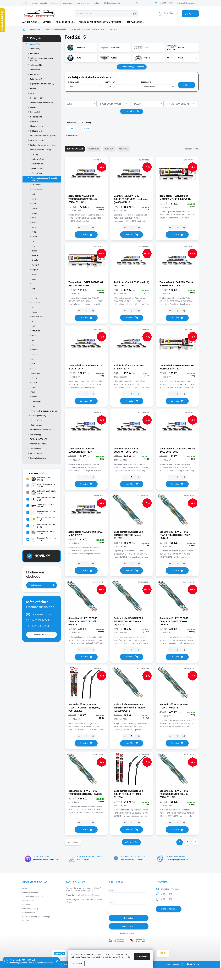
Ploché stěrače (36, 169)
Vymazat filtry (74, 135)
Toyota (34, 397)
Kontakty (96, 3)
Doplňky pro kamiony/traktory (42, 84)
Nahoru (75, 842)
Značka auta (73, 82)
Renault (34, 354)
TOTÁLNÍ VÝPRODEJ (38, 439)
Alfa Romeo (36, 185)
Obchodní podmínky (112, 3)
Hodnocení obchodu (39, 3)
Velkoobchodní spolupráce (61, 3)
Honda (34, 251)
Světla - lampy (35, 434)
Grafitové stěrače (38, 159)
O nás (24, 3)
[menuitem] (31, 22)
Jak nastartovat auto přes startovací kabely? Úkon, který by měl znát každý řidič (83, 889)
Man (33, 307)
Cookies (25, 921)
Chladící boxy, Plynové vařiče (41, 103)
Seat (33, 364)
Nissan (34, 336)
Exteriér (33, 89)
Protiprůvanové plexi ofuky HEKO (43, 136)
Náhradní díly (35, 112)
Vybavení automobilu (38, 444)
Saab (33, 359)
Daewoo (34, 227)
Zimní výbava (35, 449)
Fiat (33, 241)
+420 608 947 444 (41, 620)
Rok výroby (110, 82)
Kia (32, 293)
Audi (33, 194)
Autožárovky (35, 74)
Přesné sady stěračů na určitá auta (44, 411)
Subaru (34, 378)
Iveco (33, 279)
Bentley (34, 199)
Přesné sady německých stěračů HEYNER (44, 179)
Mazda (34, 312)
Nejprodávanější (75, 149)
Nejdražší (109, 149)
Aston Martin (36, 190)
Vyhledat (186, 85)
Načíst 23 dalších (131, 842)
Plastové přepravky (37, 126)
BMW (33, 204)
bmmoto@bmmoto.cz (43, 614)
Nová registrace (128, 926)
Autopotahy (35, 70)
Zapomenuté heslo (127, 933)
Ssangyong (35, 373)
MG (32, 321)
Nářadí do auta (36, 117)
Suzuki (34, 383)
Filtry (32, 93)
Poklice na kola (36, 131)
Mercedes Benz (37, 317)
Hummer (34, 255)
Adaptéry (34, 154)
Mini (33, 326)
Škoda (33, 387)
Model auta (146, 82)
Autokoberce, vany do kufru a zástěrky (41, 59)
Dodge (34, 232)
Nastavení (77, 963)
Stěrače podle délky (38, 416)
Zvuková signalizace (38, 458)
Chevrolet (35, 265)
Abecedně (123, 149)
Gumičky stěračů (37, 164)
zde (128, 957)
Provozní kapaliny (37, 140)
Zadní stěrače (36, 425)
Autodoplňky (35, 44)
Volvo (33, 406)
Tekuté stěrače (36, 420)
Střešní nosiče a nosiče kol (40, 430)
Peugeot (34, 345)
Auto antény (35, 49)
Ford (33, 246)
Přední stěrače (36, 173)
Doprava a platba (82, 3)
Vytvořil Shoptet (172, 964)
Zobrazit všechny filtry (131, 111)
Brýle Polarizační (36, 79)
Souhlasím (142, 956)
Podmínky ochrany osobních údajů (36, 917)
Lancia (34, 298)
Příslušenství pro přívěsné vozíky (43, 145)
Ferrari (34, 237)
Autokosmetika (36, 65)
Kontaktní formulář (41, 635)
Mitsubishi (35, 331)
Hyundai (34, 260)
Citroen (34, 213)
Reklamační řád (28, 913)
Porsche (34, 350)
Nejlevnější (93, 149)
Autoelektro (34, 53)
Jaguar (34, 284)
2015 (88, 128)
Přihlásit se (128, 918)
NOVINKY (34, 121)
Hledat (134, 14)
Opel (33, 340)
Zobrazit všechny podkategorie (131, 67)
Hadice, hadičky (36, 98)
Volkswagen (36, 401)
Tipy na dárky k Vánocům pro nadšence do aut (84, 895)
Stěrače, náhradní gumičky (40, 150)
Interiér (33, 107)
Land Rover (36, 303)
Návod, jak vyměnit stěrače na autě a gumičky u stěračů (84, 901)
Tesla (33, 392)
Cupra (33, 218)
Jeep (33, 288)
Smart (33, 369)
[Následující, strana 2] (187, 842)
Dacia (33, 223)
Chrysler (34, 270)
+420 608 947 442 (41, 626)
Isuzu (33, 274)
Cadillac (34, 208)
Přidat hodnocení (35, 585)
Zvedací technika (36, 453)
